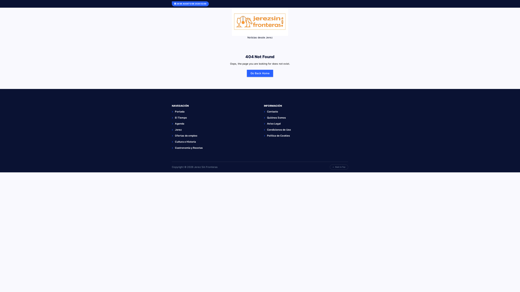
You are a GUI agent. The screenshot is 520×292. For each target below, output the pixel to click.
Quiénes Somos (276, 117)
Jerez (178, 129)
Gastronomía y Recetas (189, 147)
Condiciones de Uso (279, 129)
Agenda (179, 123)
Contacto (272, 111)
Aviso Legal (274, 123)
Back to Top (340, 167)
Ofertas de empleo (186, 135)
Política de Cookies (278, 135)
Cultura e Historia (185, 141)
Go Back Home (260, 73)
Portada (179, 111)
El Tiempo (181, 117)
